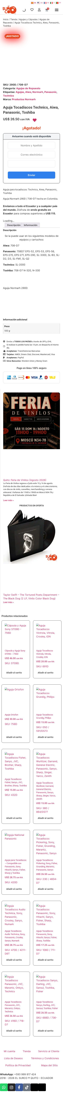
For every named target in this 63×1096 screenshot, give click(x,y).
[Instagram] (11, 1087)
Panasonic (50, 91)
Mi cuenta (9, 1051)
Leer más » (8, 500)
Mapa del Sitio (49, 1065)
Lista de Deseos (13, 1058)
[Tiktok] (27, 1087)
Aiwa (28, 91)
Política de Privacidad (18, 1065)
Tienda (13, 19)
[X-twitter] (34, 1087)
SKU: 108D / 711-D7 (46, 942)
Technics (8, 95)
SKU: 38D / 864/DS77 (46, 797)
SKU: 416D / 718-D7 (14, 1013)
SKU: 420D (15, 871)
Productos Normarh (24, 99)
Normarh (37, 91)
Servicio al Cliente (48, 1051)
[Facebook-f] (19, 1087)
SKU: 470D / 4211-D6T (15, 942)
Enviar (31, 175)
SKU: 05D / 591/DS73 (45, 722)
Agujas (20, 91)
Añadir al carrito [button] (14, 672)
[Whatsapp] (4, 1087)
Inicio (5, 19)
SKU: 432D (16, 787)
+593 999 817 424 (18, 1074)
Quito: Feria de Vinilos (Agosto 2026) (24, 480)
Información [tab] (30, 225)
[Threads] (42, 1087)
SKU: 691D (45, 658)
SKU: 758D (14, 719)
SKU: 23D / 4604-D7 (46, 871)
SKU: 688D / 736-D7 (47, 1012)
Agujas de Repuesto (28, 88)
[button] (56, 10)
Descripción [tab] (13, 225)
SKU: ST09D (15, 657)
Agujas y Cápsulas (28, 19)
